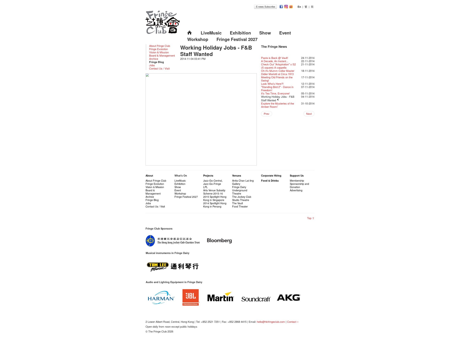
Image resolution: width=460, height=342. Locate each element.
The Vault (237, 203)
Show (265, 33)
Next (309, 113)
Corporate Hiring (271, 175)
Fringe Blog (152, 200)
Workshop (197, 39)
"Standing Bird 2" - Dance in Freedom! (277, 88)
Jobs (152, 65)
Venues (236, 175)
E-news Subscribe (265, 6)
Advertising (296, 190)
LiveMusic (211, 33)
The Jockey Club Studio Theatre (241, 198)
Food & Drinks (270, 180)
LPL (205, 187)
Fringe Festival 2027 (237, 39)
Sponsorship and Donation (299, 185)
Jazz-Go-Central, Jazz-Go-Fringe (213, 182)
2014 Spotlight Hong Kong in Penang (214, 204)
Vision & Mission (159, 52)
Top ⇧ (310, 218)
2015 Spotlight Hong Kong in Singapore (214, 198)
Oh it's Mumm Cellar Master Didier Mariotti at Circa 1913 (277, 72)
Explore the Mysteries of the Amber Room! (277, 104)
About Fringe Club (159, 46)
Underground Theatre (239, 191)
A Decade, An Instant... (274, 61)
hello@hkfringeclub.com (271, 321)
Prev (266, 113)
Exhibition (240, 33)
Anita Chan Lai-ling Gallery (243, 182)
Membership (297, 180)
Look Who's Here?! (272, 84)
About (149, 175)
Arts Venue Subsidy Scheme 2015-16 (214, 191)
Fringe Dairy (239, 187)
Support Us (297, 175)
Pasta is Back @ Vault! (274, 58)
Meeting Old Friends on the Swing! (277, 78)
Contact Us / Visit (159, 68)
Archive (153, 59)
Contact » (292, 321)
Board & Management (162, 55)
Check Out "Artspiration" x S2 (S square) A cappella (278, 65)
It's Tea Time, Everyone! (275, 93)
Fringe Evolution (158, 49)
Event (285, 33)
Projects (208, 175)
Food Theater (240, 206)
